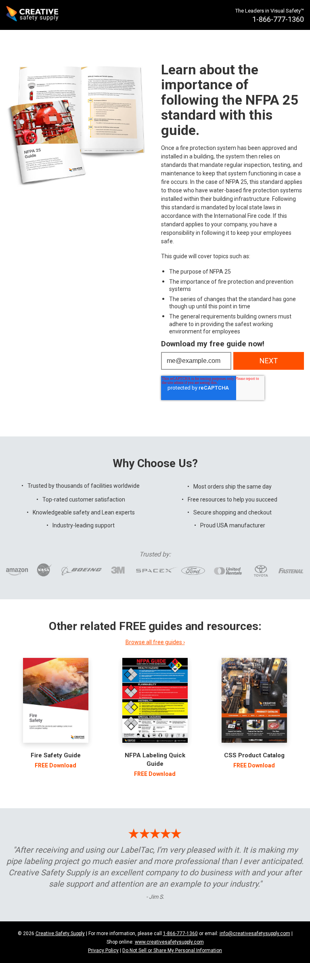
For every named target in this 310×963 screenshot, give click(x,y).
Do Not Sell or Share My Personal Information (172, 950)
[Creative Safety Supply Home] (33, 15)
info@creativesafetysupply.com (255, 933)
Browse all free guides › (155, 642)
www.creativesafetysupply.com (169, 942)
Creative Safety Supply (60, 933)
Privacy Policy (103, 950)
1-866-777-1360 (180, 933)
